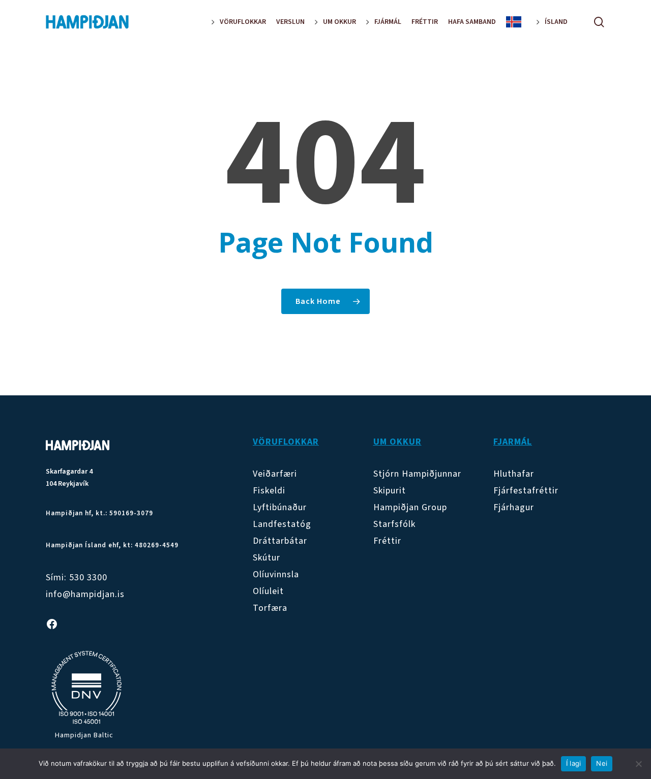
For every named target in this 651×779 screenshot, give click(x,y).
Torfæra (270, 608)
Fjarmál (512, 441)
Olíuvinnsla (276, 574)
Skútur (266, 557)
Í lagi (573, 763)
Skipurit (389, 490)
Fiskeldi (269, 490)
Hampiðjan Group (410, 507)
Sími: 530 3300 (76, 577)
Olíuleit (268, 591)
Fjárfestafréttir (525, 490)
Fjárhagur (513, 507)
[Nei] (638, 764)
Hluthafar (513, 474)
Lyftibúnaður (280, 507)
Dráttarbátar (280, 541)
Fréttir (387, 541)
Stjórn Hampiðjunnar (417, 474)
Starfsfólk (394, 524)
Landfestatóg (282, 524)
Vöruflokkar (286, 441)
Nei (601, 763)
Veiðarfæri (275, 474)
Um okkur (397, 441)
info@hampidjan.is (85, 594)
